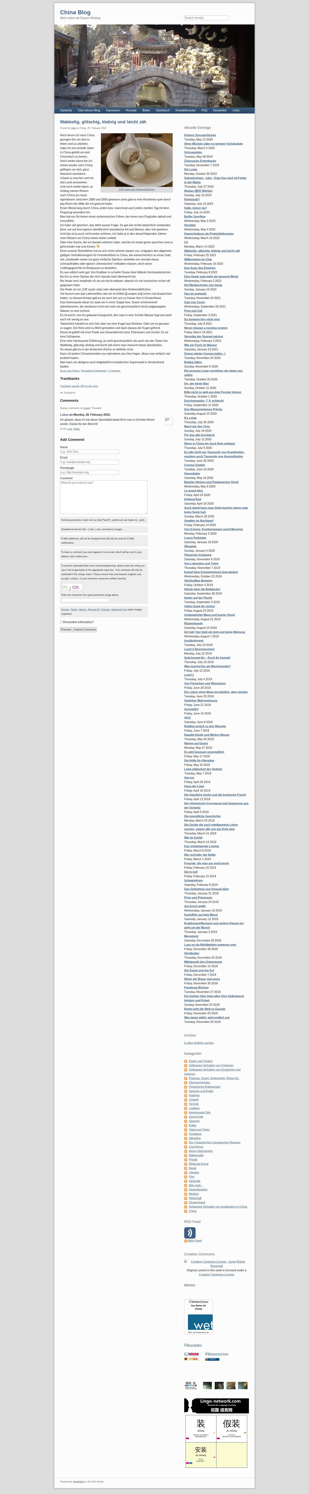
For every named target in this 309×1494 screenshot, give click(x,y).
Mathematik (196, 1155)
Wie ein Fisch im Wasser (200, 345)
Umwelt (193, 1099)
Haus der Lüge (194, 786)
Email (63, 457)
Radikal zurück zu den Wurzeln (205, 726)
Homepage (67, 467)
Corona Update (194, 465)
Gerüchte (194, 1181)
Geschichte (196, 1116)
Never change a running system (205, 327)
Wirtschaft (195, 1198)
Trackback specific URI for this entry (79, 386)
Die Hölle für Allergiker (199, 760)
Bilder (146, 110)
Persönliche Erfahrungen (93, 370)
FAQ (204, 110)
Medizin (194, 1193)
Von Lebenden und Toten (201, 563)
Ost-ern (189, 777)
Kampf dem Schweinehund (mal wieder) (211, 572)
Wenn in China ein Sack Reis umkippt (209, 443)
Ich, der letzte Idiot (196, 383)
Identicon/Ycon (119, 609)
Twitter (73, 609)
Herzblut (190, 225)
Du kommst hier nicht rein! (202, 319)
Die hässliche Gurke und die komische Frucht (215, 794)
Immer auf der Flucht (198, 597)
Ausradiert (191, 709)
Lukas (64, 414)
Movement (191, 936)
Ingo (73, 128)
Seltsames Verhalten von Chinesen (211, 1065)
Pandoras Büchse (196, 987)
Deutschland (197, 1202)
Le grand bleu (193, 490)
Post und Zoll (193, 310)
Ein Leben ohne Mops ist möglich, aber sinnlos (216, 692)
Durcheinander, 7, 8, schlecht (204, 400)
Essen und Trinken (70, 370)
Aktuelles (195, 1138)
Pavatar (65, 609)
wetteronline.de (202, 1332)
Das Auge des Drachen (199, 267)
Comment (66, 478)
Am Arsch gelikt (195, 906)
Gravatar (105, 609)
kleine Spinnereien (201, 1151)
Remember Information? (78, 622)
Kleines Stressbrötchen (200, 135)
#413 (187, 717)
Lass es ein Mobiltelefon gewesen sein (210, 944)
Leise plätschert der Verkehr (203, 769)
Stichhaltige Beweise (198, 580)
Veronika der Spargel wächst (203, 336)
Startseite (66, 110)
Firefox (213, 1359)
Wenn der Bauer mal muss (202, 979)
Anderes (194, 1095)
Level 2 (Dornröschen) (199, 649)
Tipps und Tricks (199, 1129)
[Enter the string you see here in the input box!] (72, 587)
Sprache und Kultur (201, 1091)
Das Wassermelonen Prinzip (203, 409)
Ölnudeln (190, 546)
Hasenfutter (192, 473)
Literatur (194, 1172)
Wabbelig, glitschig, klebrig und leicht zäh (103, 121)
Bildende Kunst (198, 1163)
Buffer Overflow (194, 216)
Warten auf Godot (196, 743)
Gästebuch (163, 110)
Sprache (194, 1121)
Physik (193, 1159)
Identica (83, 609)
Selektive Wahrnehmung (200, 700)
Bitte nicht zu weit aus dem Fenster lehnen (212, 392)
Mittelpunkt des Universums (203, 961)
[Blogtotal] (191, 1358)
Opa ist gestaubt (195, 293)
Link (70, 429)
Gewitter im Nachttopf (198, 520)
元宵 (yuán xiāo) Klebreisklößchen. (137, 189)
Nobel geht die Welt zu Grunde (204, 1009)
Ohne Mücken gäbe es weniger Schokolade (213, 143)
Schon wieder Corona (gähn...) (204, 353)
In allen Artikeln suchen (199, 1042)
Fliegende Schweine (198, 554)
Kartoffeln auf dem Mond (201, 914)
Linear (86, 408)
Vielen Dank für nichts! (199, 606)
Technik (194, 1103)
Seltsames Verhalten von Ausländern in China (218, 1206)
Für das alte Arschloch (199, 435)
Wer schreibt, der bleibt (199, 854)
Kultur (192, 1125)
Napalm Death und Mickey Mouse (206, 734)
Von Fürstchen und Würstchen (205, 683)
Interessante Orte (199, 1112)
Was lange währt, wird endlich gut (206, 1017)
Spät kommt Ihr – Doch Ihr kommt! (207, 657)
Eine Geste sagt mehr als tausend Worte (211, 276)
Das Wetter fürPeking (198, 1307)
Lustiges (194, 1108)
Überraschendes (199, 1082)
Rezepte (131, 110)
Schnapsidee (193, 152)
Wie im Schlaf (193, 837)
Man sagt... (196, 1185)
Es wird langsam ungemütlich (204, 752)
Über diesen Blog (89, 110)
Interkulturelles (198, 1189)
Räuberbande (193, 623)
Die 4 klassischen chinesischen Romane (215, 1142)
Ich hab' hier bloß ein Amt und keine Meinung (214, 632)
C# (186, 242)
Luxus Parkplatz (195, 537)
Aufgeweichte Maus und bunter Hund (209, 614)
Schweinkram (193, 880)
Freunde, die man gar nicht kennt (206, 863)
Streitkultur (191, 953)
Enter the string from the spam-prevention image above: (90, 595)
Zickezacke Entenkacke (200, 160)
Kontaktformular (186, 110)
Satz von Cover (194, 302)
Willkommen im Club (198, 259)
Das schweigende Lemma (201, 846)
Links (236, 110)
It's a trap (190, 417)
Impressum (113, 110)
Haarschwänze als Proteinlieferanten (209, 233)
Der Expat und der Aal (199, 970)
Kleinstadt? (192, 199)
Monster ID (94, 609)
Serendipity (79, 1481)
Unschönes (196, 1146)
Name (64, 447)
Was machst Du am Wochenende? (207, 666)
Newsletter (220, 110)
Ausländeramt (193, 640)
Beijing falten (193, 362)
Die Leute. (191, 169)
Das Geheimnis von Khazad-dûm (206, 889)
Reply (77, 429)
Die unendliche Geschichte (202, 816)
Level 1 (189, 674)
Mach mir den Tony (197, 426)
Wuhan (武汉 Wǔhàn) (198, 190)
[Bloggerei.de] (191, 1354)
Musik (192, 1168)
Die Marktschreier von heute (203, 285)
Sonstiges (195, 1133)
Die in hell (190, 871)
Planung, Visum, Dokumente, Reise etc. (214, 1078)
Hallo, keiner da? (195, 208)
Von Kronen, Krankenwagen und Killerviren (213, 529)
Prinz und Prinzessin (198, 897)
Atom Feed (195, 1240)
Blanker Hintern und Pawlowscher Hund (211, 482)
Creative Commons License (216, 1274)
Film (191, 1176)
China (193, 1211)
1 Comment (114, 370)
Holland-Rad (192, 499)
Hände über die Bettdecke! (202, 589)
